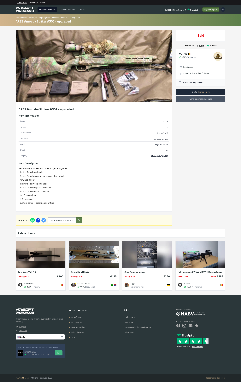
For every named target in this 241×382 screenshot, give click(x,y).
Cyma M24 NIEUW (80, 272)
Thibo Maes (29, 283)
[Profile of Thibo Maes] (20, 285)
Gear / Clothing (78, 327)
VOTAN (185, 54)
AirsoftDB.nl (130, 332)
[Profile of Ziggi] (127, 285)
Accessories (76, 322)
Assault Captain (83, 283)
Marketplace (22, 2)
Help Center (130, 317)
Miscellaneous (77, 332)
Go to (201, 92)
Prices (82, 9)
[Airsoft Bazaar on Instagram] (184, 325)
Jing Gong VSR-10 (27, 272)
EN (223, 10)
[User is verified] (112, 285)
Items (24, 17)
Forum (42, 2)
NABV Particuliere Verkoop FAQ (138, 327)
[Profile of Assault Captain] (73, 285)
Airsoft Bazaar (23, 377)
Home (18, 17)
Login (210, 9)
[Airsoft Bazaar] (25, 9)
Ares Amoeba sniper (135, 272)
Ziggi (133, 283)
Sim (73, 337)
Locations (68, 9)
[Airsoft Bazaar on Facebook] (178, 325)
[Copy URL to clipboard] (79, 220)
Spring (43, 17)
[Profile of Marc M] (180, 285)
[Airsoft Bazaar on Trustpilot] (197, 325)
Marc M (187, 283)
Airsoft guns (33, 17)
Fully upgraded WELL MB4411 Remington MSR (200, 272)
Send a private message (201, 98)
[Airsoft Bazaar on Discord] (190, 325)
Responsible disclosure (215, 377)
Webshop (33, 2)
